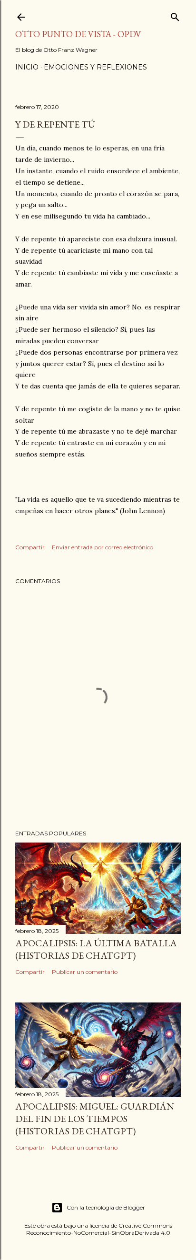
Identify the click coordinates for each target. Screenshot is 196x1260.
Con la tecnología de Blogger (106, 1207)
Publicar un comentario (85, 971)
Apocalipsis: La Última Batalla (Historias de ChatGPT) (96, 949)
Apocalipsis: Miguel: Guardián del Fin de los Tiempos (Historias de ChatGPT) (94, 1118)
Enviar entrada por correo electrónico (102, 547)
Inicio (27, 67)
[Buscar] (175, 15)
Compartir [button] (30, 547)
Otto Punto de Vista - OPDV (78, 34)
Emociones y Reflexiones (95, 67)
